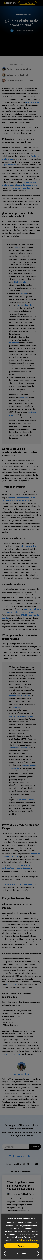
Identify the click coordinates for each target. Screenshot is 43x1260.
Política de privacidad (28, 1240)
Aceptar (21, 1246)
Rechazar (21, 1253)
